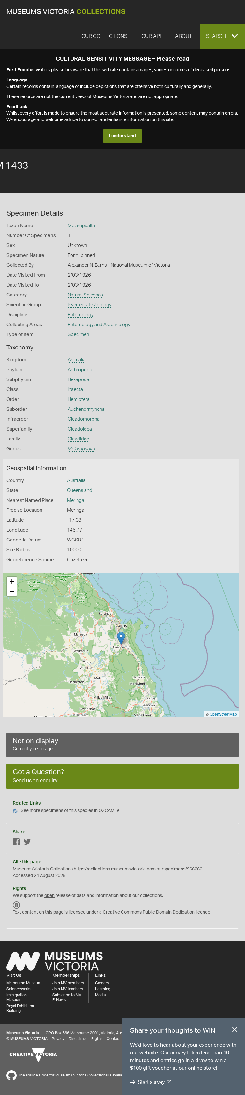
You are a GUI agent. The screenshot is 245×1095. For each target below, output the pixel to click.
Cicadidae (78, 439)
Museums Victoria (65, 12)
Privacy (58, 1039)
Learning (102, 989)
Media (100, 995)
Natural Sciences (85, 295)
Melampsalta (81, 225)
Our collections (104, 36)
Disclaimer (78, 1039)
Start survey (151, 1082)
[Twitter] (27, 843)
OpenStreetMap (223, 713)
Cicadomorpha (84, 419)
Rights (96, 1039)
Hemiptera (79, 399)
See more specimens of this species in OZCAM (68, 810)
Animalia (76, 359)
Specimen (78, 334)
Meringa (75, 500)
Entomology (80, 314)
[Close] (234, 1030)
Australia (76, 480)
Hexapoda (78, 379)
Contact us (116, 1039)
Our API (151, 36)
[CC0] (16, 905)
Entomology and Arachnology (99, 324)
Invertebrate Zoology (89, 304)
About (183, 36)
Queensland (79, 490)
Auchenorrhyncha (86, 409)
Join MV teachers (67, 989)
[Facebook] (16, 843)
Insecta (75, 389)
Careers (102, 983)
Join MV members (68, 983)
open (49, 895)
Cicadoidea (80, 429)
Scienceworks (18, 989)
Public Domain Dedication (169, 912)
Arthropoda (80, 369)
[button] (222, 36)
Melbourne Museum (23, 983)
